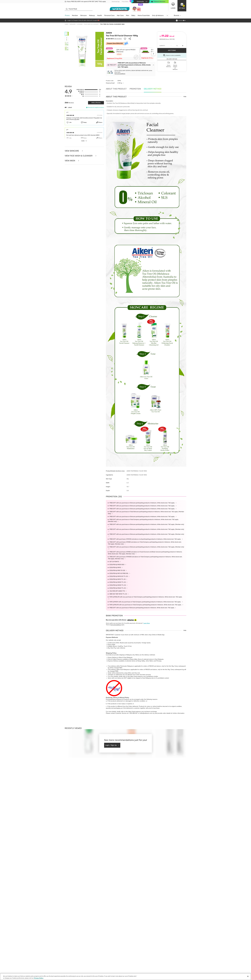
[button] (181, 5)
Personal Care (109, 15)
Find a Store (125, 1)
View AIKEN (70, 161)
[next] (167, 15)
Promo (67, 15)
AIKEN (109, 33)
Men (127, 15)
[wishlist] (125, 38)
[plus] (182, 46)
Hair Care (120, 15)
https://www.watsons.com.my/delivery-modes (144, 676)
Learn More (146, 623)
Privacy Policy (38, 978)
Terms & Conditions (120, 73)
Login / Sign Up (111, 745)
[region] (125, 976)
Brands (176, 15)
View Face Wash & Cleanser (79, 156)
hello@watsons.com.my (147, 713)
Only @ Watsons (158, 15)
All (65, 107)
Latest (70, 107)
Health (99, 15)
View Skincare (72, 151)
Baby (133, 15)
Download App (116, 1)
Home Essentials (144, 15)
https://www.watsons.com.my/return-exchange (142, 711)
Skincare (83, 15)
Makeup (92, 15)
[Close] (248, 976)
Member (75, 15)
